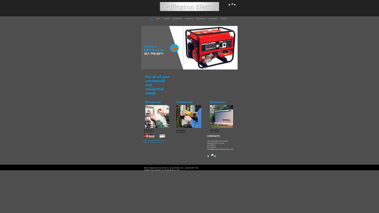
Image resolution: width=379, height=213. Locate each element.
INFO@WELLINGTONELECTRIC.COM (220, 149)
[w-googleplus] (235, 5)
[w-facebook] (230, 5)
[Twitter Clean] (232, 4)
